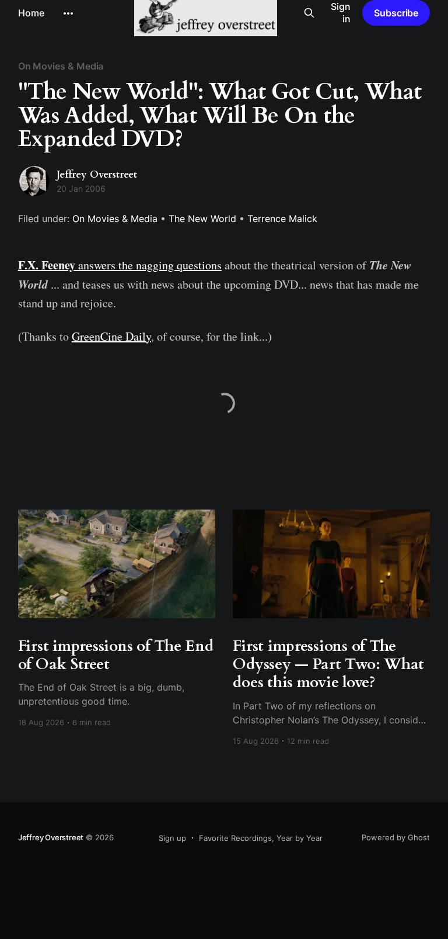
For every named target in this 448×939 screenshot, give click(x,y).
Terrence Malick (282, 218)
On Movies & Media (61, 66)
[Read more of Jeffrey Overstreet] (34, 181)
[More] (68, 13)
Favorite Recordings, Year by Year (261, 838)
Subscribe (396, 13)
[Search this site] (308, 13)
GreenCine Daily (111, 336)
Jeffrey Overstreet (97, 174)
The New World (202, 218)
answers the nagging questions (120, 265)
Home (31, 13)
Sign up (172, 838)
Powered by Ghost (396, 837)
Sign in (341, 13)
